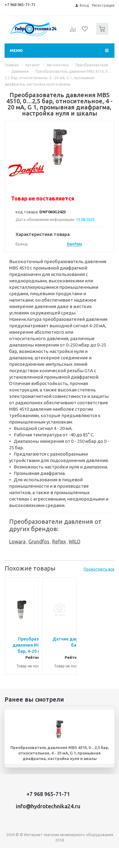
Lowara (17, 541)
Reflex (59, 541)
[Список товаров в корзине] (103, 33)
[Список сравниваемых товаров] (73, 31)
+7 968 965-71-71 (20, 4)
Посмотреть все (99, 569)
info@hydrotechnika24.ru (48, 806)
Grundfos (38, 541)
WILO (74, 541)
